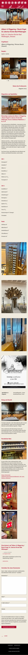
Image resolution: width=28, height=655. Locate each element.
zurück (4, 636)
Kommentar (4, 575)
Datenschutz (17, 645)
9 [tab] (18, 80)
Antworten (5, 561)
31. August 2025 (6, 553)
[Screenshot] (5, 68)
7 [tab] (15, 80)
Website (3, 609)
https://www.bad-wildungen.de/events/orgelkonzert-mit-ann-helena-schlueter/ (13, 476)
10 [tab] (19, 80)
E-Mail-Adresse (5, 603)
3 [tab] (9, 80)
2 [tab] (8, 80)
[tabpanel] (5, 68)
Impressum (10, 645)
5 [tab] (12, 80)
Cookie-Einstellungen (14, 648)
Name (3, 596)
